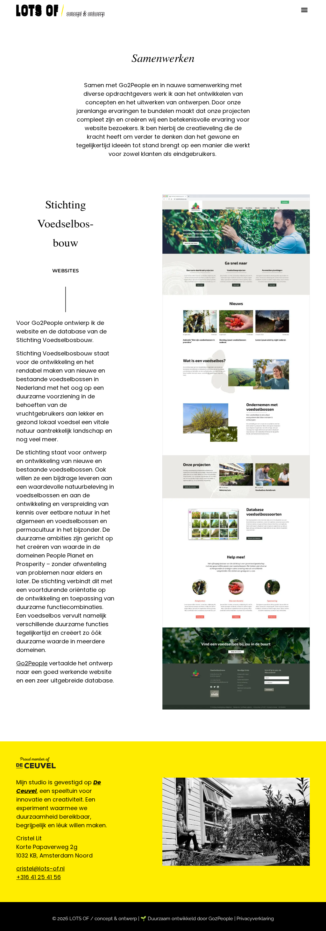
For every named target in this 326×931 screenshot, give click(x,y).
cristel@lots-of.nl (40, 868)
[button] (304, 10)
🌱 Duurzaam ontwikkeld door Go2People (186, 918)
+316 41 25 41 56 (38, 877)
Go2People (31, 663)
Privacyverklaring (255, 918)
